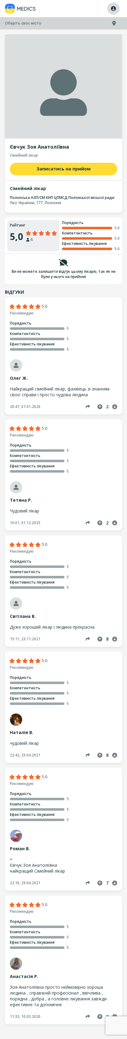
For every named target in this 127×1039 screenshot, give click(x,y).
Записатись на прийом (64, 169)
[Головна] (20, 9)
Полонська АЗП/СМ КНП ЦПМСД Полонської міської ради (62, 197)
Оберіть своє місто (23, 23)
